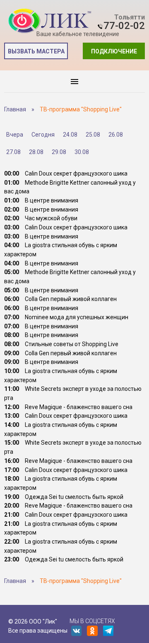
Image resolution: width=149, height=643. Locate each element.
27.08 (13, 152)
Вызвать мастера (36, 51)
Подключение (114, 51)
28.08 (36, 152)
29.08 (59, 152)
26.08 (115, 134)
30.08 (81, 152)
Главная (15, 109)
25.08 (93, 134)
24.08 (70, 134)
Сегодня (43, 134)
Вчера (14, 134)
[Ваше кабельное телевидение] (49, 21)
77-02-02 (124, 25)
